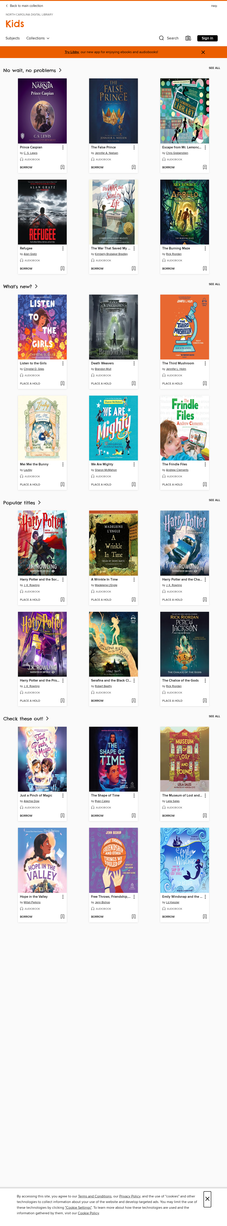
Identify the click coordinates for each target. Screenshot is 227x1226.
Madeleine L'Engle (106, 585)
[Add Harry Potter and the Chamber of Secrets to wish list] (204, 600)
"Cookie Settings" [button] (78, 1207)
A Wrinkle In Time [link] (104, 580)
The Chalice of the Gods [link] (180, 681)
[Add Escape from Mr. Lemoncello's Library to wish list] (204, 168)
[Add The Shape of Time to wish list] (133, 816)
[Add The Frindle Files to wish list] (204, 485)
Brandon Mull (103, 369)
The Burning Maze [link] (176, 249)
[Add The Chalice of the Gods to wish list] (204, 701)
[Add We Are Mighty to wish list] (133, 485)
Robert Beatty (103, 686)
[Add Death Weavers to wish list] (133, 384)
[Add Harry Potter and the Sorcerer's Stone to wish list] (62, 600)
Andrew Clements (177, 470)
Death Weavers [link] (102, 363)
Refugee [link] (26, 249)
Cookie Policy (88, 1213)
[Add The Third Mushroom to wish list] (204, 384)
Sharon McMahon (106, 470)
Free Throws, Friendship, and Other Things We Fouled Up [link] (111, 897)
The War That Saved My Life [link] (111, 249)
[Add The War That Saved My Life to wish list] (133, 269)
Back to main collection (26, 6)
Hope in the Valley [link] (34, 897)
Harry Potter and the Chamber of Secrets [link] (182, 580)
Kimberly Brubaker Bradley (111, 254)
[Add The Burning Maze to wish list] (204, 269)
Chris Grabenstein (177, 153)
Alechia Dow (31, 801)
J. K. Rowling (31, 585)
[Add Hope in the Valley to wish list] (62, 917)
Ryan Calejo (102, 801)
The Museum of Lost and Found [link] (182, 796)
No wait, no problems (30, 70)
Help (214, 6)
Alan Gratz (30, 254)
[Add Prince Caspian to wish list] (62, 168)
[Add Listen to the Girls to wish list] (62, 384)
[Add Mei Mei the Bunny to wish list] (62, 485)
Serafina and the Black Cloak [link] (111, 681)
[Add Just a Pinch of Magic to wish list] (62, 816)
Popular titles (20, 503)
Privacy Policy (129, 1196)
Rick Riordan (174, 254)
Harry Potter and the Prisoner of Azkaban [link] (40, 681)
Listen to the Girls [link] (33, 363)
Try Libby (72, 52)
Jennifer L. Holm (176, 369)
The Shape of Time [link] (105, 796)
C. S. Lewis (30, 153)
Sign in (207, 38)
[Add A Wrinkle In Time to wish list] (133, 600)
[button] (168, 39)
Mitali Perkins (32, 902)
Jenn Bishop (102, 902)
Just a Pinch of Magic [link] (36, 796)
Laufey (28, 470)
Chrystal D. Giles (34, 369)
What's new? (18, 286)
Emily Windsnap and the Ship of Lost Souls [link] (182, 897)
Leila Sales (173, 801)
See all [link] (214, 68)
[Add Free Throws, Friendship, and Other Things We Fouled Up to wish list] (133, 917)
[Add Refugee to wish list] (62, 269)
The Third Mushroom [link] (178, 363)
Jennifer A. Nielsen (106, 153)
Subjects (13, 38)
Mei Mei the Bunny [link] (34, 464)
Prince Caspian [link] (31, 148)
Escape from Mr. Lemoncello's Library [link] (182, 148)
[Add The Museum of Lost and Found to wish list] (204, 816)
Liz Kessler (172, 902)
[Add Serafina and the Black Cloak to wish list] (133, 701)
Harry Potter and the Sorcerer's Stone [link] (40, 580)
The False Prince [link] (103, 148)
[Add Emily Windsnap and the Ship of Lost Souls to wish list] (204, 917)
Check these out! (24, 719)
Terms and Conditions (95, 1196)
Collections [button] (36, 38)
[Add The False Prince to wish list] (133, 168)
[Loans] (188, 39)
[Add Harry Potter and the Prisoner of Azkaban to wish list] (62, 701)
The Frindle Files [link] (174, 464)
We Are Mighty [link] (102, 464)
